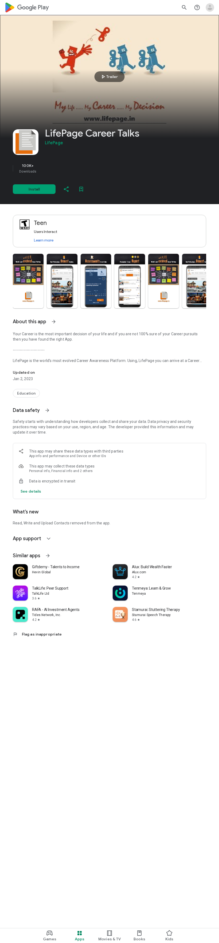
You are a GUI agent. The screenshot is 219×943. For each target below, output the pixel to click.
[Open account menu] (210, 7)
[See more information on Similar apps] (47, 555)
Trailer (109, 76)
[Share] (66, 189)
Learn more (43, 240)
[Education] (26, 393)
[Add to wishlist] (81, 189)
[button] (28, 281)
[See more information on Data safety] (47, 410)
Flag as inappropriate (37, 634)
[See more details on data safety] (31, 491)
